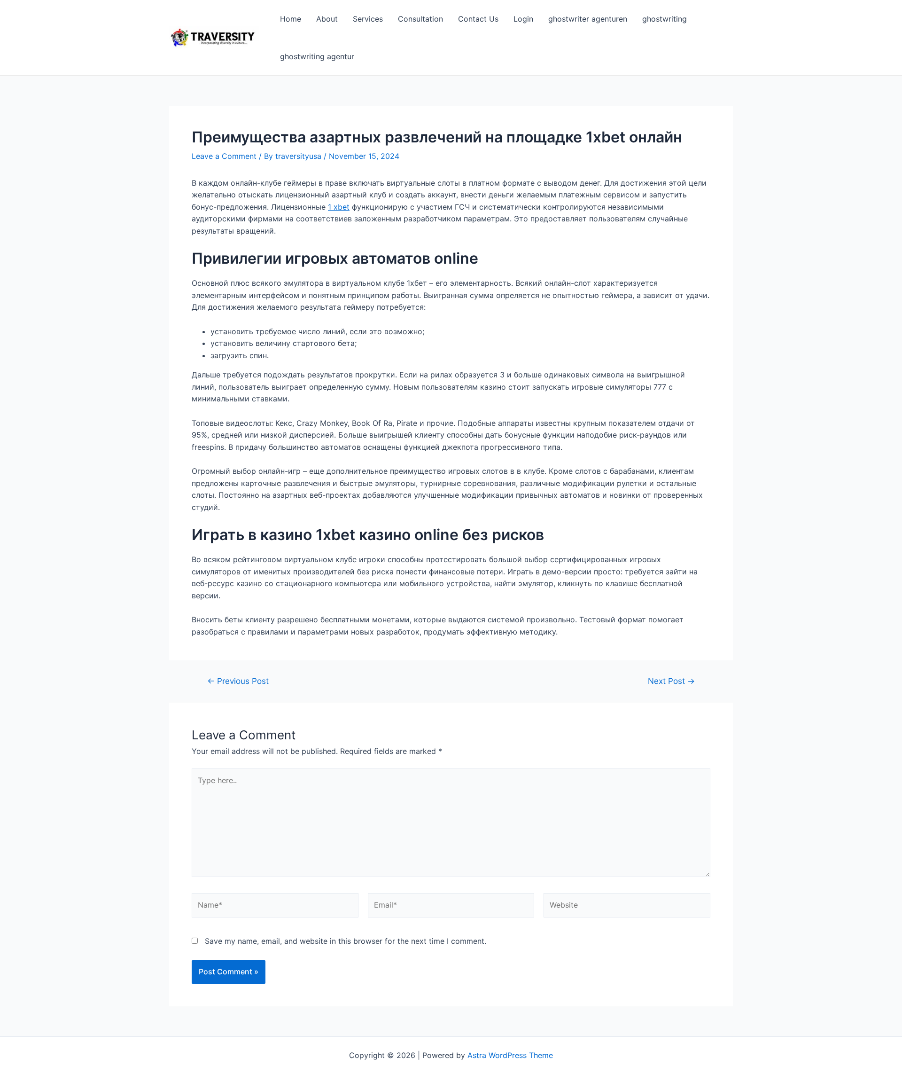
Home (290, 19)
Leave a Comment (224, 156)
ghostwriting (664, 19)
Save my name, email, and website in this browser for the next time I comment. (345, 941)
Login (523, 19)
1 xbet (339, 207)
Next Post (671, 681)
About (327, 19)
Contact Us (478, 19)
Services (368, 19)
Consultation (420, 19)
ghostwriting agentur (317, 56)
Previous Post (238, 681)
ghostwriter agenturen (587, 19)
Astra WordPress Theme (510, 1055)
